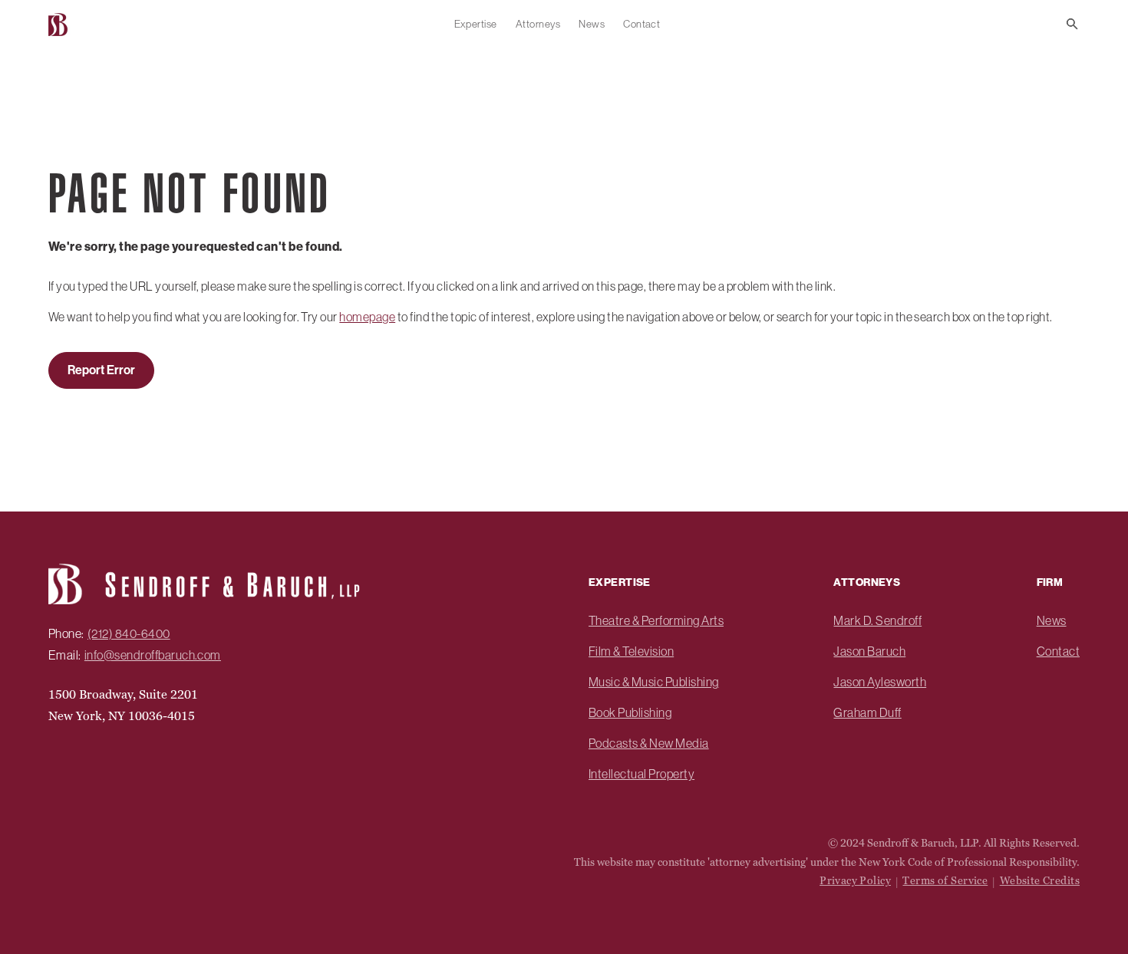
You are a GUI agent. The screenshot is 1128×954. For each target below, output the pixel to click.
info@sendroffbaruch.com (152, 655)
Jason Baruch (869, 651)
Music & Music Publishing (654, 681)
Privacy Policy (855, 880)
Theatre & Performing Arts (656, 620)
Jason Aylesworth (879, 681)
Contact (641, 24)
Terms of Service (945, 880)
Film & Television (631, 651)
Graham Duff (867, 712)
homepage (367, 316)
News (592, 24)
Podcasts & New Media (649, 743)
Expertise (475, 24)
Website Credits (1040, 880)
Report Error (101, 370)
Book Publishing (630, 712)
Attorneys (538, 24)
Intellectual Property (641, 773)
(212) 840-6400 (128, 633)
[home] (59, 24)
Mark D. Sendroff (877, 620)
